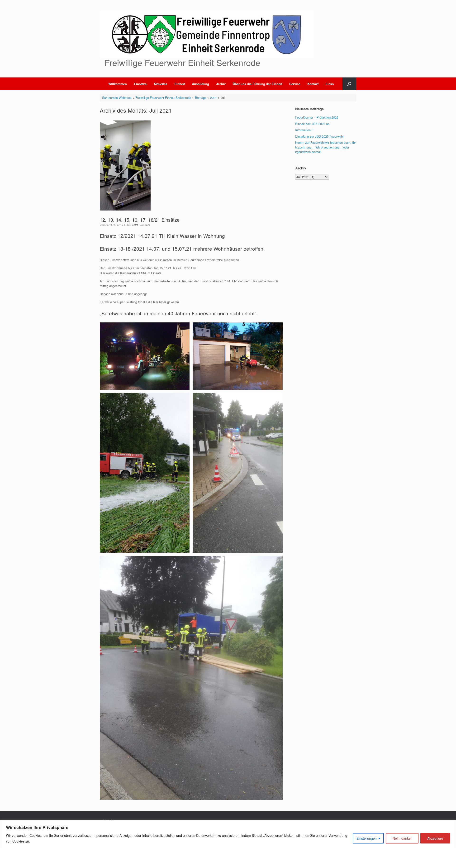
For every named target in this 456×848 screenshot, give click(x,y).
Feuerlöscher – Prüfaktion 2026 (316, 117)
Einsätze (140, 83)
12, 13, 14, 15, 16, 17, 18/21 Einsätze (140, 219)
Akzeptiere (435, 838)
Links (330, 83)
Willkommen (117, 83)
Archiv (221, 83)
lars (147, 225)
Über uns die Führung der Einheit (257, 83)
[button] (349, 83)
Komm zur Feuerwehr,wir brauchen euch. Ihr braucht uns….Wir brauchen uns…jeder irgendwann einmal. (325, 147)
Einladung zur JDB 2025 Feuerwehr (319, 136)
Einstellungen (366, 838)
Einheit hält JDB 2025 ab (312, 123)
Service (294, 83)
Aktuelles (160, 83)
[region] (228, 834)
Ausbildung (200, 83)
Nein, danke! (402, 838)
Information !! (304, 130)
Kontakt (312, 83)
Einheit (179, 83)
